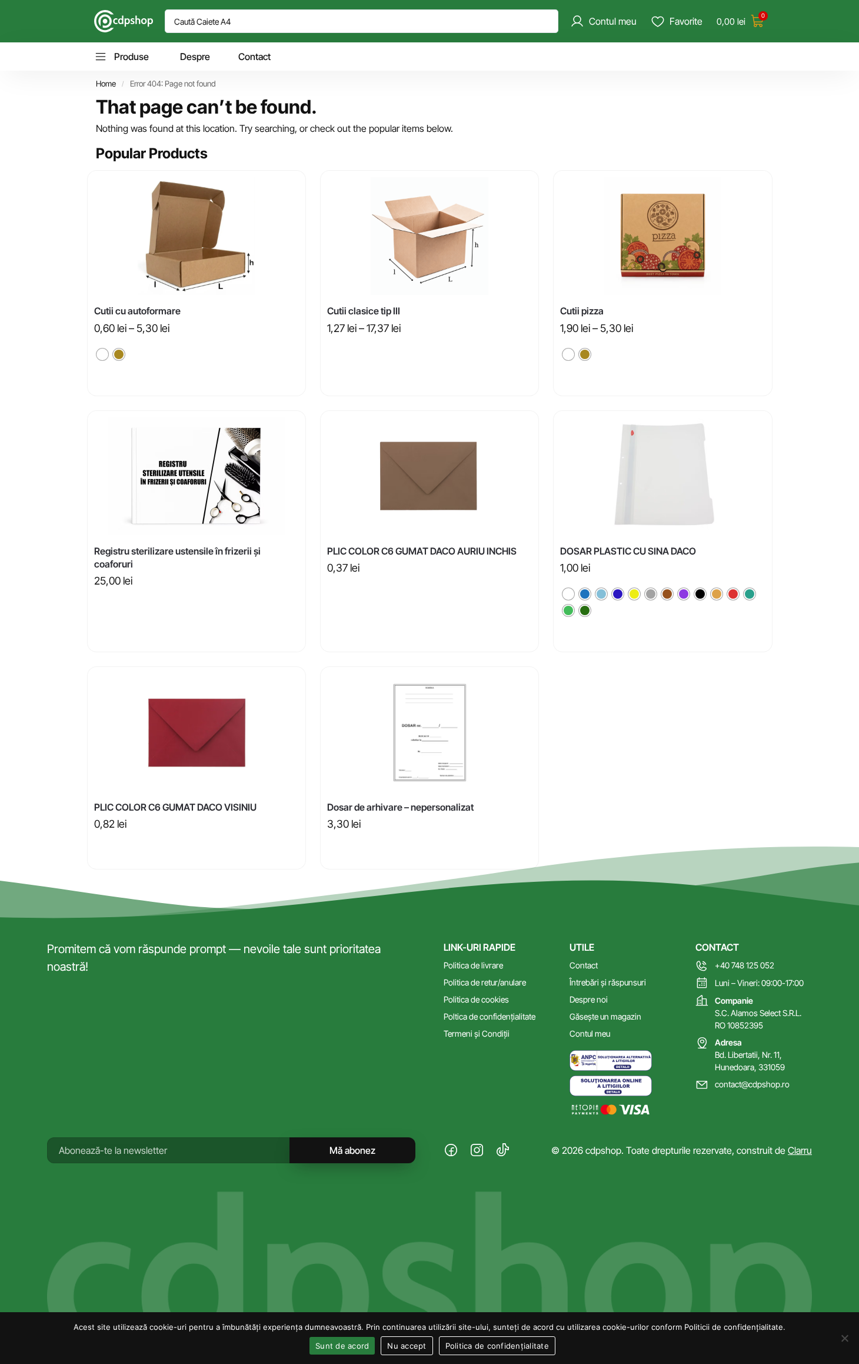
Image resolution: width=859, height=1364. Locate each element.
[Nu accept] (844, 1338)
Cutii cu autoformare (137, 311)
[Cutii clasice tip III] (429, 236)
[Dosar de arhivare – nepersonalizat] (429, 732)
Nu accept (406, 1345)
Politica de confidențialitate (497, 1345)
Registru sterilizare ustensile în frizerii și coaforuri (177, 557)
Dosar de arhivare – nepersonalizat (400, 807)
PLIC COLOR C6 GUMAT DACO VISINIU (175, 807)
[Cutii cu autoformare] (196, 236)
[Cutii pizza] (662, 236)
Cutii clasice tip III (363, 311)
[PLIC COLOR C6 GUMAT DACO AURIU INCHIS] (429, 476)
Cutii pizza (582, 311)
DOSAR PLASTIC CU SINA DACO (628, 551)
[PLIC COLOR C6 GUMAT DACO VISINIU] (196, 732)
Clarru (800, 1150)
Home (106, 83)
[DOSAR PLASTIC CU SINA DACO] (662, 476)
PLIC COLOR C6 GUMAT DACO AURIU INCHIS (422, 551)
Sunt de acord (342, 1345)
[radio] (102, 354)
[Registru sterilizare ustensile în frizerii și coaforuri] (196, 476)
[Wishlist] (288, 188)
